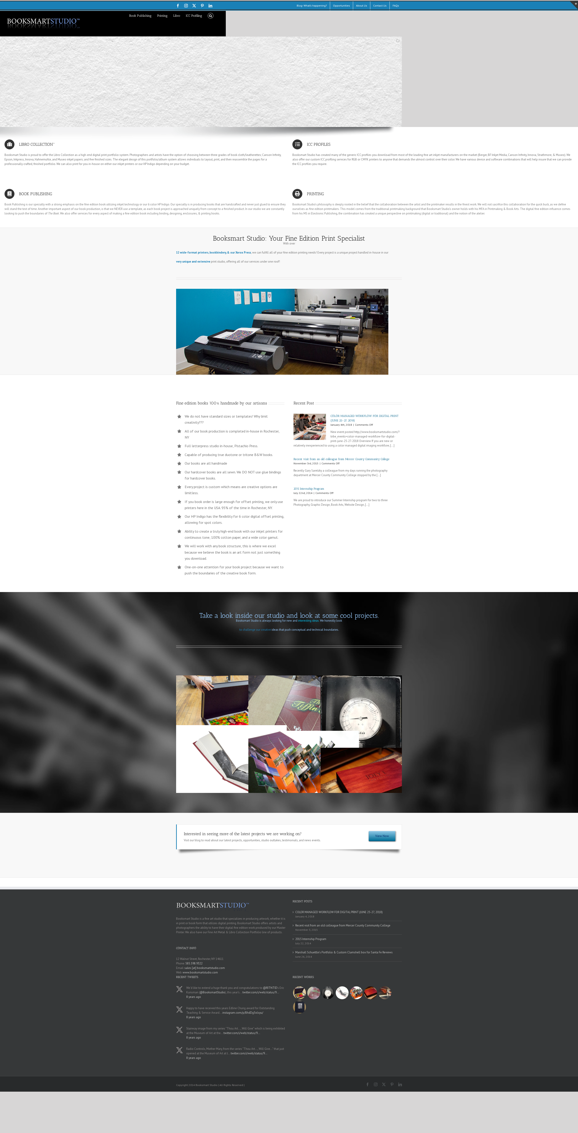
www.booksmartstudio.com (200, 972)
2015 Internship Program (309, 488)
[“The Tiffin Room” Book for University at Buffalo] (313, 993)
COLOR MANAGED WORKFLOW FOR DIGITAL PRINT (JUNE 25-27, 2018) (339, 912)
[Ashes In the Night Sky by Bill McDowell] (299, 1007)
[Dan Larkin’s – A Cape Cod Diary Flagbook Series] (356, 993)
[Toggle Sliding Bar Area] (574, 5)
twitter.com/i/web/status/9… (260, 992)
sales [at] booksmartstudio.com (204, 968)
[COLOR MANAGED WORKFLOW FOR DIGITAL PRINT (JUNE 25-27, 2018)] (310, 427)
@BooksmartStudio (212, 992)
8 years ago (193, 997)
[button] (210, 15)
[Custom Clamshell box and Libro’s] (370, 993)
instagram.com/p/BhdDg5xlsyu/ (242, 1013)
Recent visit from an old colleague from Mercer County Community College (341, 459)
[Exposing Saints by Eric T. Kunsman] (342, 993)
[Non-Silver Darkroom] (328, 993)
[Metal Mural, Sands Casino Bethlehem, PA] (385, 993)
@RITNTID (270, 988)
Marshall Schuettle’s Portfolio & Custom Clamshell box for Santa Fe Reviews (344, 952)
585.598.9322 (194, 963)
